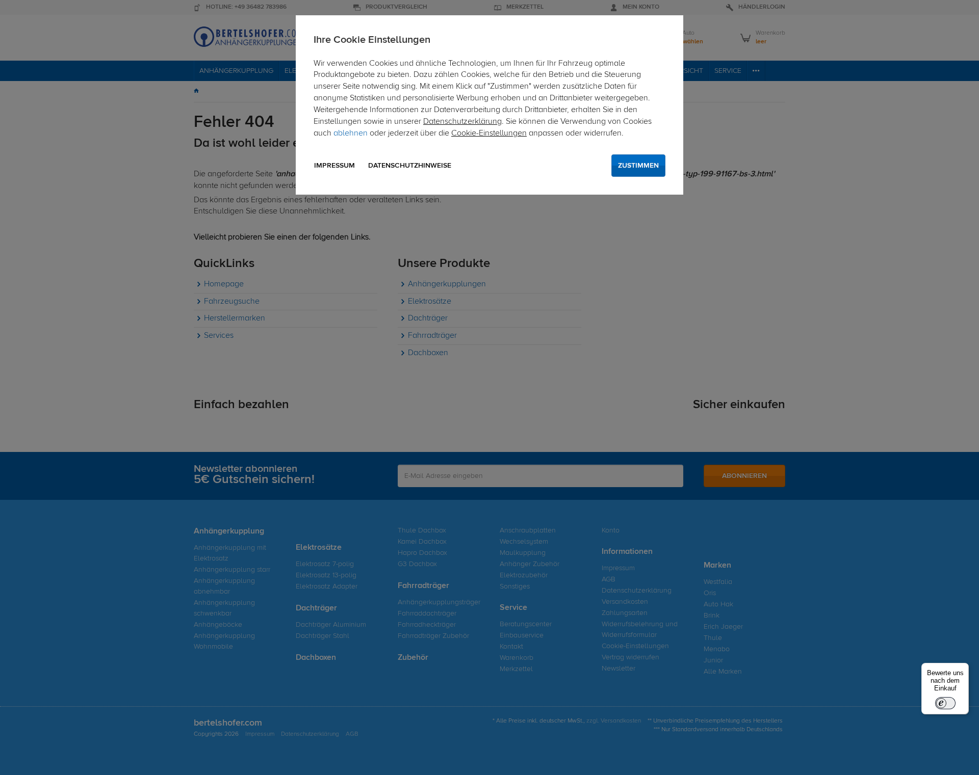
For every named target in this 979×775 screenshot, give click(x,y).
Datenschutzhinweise (409, 165)
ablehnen (350, 133)
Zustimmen (638, 165)
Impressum (334, 165)
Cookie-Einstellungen (489, 133)
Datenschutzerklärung (462, 122)
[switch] (945, 703)
